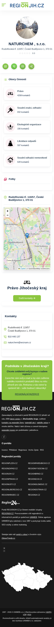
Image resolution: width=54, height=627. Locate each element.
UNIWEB (33, 517)
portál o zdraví (22, 534)
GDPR (48, 612)
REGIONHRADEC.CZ (10, 495)
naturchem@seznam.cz (19, 342)
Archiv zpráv (33, 450)
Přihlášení (13, 450)
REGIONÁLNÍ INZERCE (27, 394)
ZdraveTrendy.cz (8, 538)
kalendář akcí (30, 423)
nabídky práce (42, 423)
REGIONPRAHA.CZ (10, 479)
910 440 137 (14, 336)
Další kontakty (26, 298)
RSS (42, 450)
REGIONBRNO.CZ (35, 474)
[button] (27, 236)
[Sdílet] (31, 66)
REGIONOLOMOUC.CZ (37, 484)
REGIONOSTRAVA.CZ (37, 490)
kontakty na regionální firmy (13, 423)
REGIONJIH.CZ (8, 474)
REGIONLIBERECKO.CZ (12, 490)
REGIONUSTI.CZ (9, 484)
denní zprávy (15, 419)
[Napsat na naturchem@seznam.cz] (23, 66)
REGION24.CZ (34, 495)
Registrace (22, 450)
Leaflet (22, 268)
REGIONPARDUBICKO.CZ (39, 463)
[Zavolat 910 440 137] (14, 66)
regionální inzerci (8, 430)
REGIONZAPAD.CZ (10, 469)
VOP (24, 615)
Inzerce (5, 450)
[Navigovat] (5, 66)
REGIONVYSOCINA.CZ (37, 469)
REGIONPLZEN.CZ (9, 463)
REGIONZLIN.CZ (35, 479)
